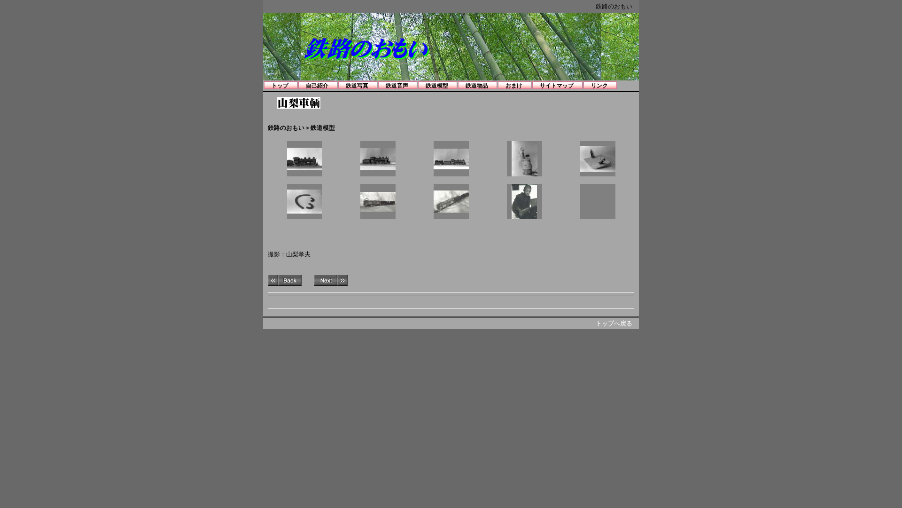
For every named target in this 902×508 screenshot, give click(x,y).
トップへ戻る (614, 323)
